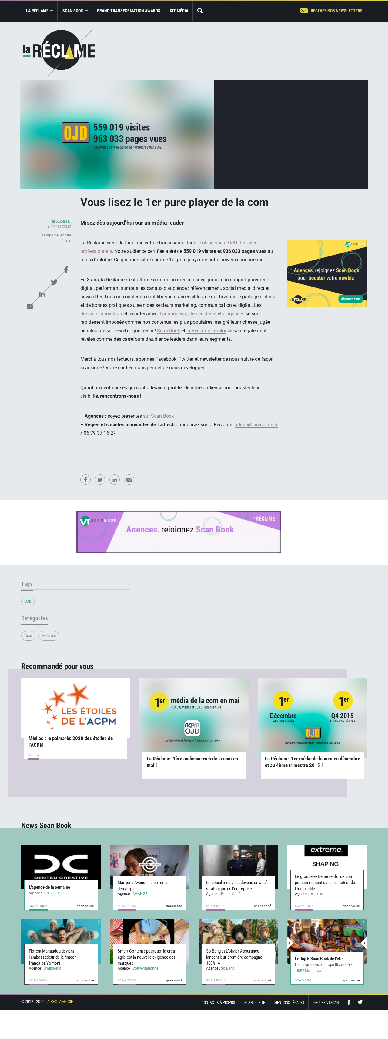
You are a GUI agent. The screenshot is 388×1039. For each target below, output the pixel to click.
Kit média (179, 10)
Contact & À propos (218, 1002)
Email (30, 306)
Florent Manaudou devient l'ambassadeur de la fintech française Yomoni (52, 957)
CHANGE (139, 894)
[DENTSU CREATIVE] (61, 867)
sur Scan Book (158, 416)
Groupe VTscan (326, 1002)
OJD (28, 601)
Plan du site (254, 1002)
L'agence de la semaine (49, 887)
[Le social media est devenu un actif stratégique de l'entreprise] (238, 867)
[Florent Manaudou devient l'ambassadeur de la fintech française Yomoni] (61, 941)
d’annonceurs (173, 314)
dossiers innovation (101, 314)
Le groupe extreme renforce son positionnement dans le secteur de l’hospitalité (325, 882)
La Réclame (59, 52)
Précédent (290, 943)
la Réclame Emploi (206, 330)
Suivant (363, 943)
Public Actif (230, 894)
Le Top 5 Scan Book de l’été (319, 958)
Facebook (66, 270)
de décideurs (202, 314)
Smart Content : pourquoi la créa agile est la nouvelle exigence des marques (147, 957)
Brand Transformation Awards (128, 10)
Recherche (200, 11)
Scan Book (168, 330)
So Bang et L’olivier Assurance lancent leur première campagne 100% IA (234, 957)
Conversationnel (145, 968)
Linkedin (42, 294)
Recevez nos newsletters (337, 10)
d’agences (233, 314)
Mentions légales (289, 1002)
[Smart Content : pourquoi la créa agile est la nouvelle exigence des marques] (150, 941)
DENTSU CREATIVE (57, 893)
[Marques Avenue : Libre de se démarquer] (150, 867)
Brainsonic (52, 968)
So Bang (228, 968)
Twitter (54, 282)
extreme (316, 894)
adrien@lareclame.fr (256, 424)
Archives (49, 636)
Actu (28, 636)
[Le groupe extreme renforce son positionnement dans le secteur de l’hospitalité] (327, 867)
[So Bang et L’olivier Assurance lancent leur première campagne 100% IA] (238, 941)
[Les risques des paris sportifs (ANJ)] (327, 941)
